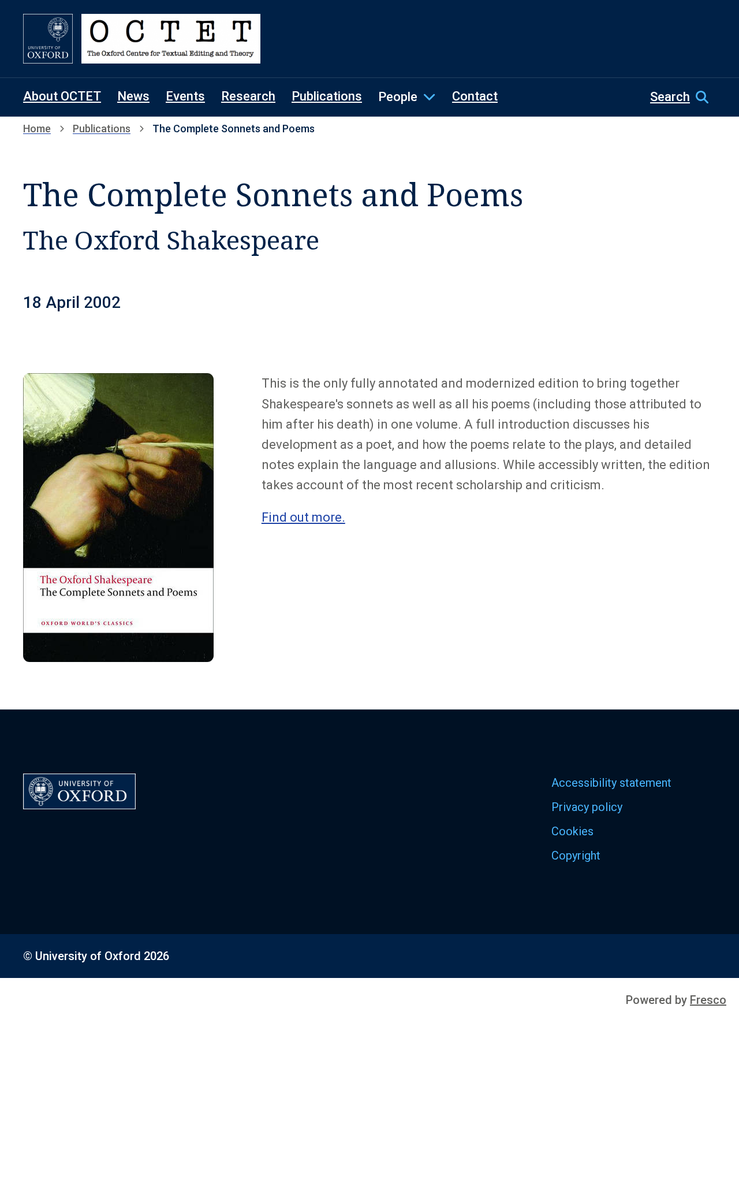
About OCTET (62, 96)
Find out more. (303, 517)
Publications (327, 96)
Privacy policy (586, 807)
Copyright (575, 855)
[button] (683, 97)
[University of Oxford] (48, 39)
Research (248, 96)
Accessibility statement (611, 783)
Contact (475, 96)
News (133, 96)
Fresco (708, 1000)
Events (185, 96)
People (397, 97)
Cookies (572, 831)
